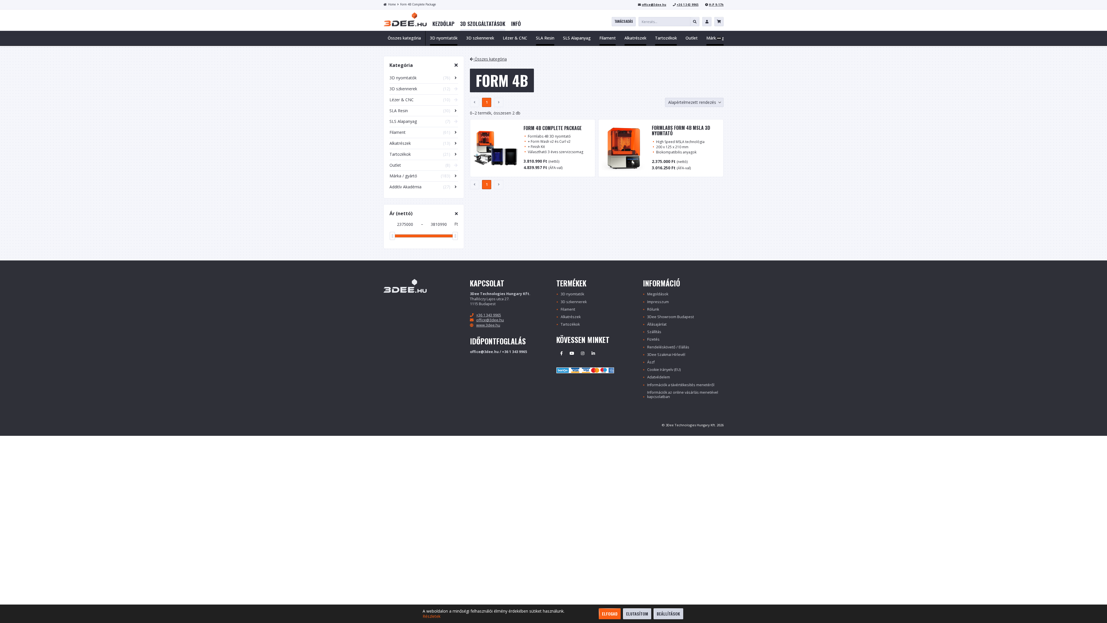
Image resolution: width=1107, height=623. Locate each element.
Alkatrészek (571, 317)
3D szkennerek (574, 302)
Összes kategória (404, 38)
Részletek (431, 616)
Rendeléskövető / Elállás (668, 347)
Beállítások (668, 614)
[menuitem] (443, 24)
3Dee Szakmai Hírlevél (666, 354)
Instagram (582, 353)
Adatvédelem (658, 377)
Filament (568, 309)
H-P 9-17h (716, 5)
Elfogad (609, 614)
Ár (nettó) (401, 213)
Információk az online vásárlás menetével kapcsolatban (682, 394)
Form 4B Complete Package (418, 4)
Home (392, 4)
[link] (443, 24)
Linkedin (593, 353)
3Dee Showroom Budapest (670, 317)
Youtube (572, 353)
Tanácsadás (623, 21)
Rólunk (653, 309)
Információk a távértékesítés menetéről (680, 385)
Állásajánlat (657, 324)
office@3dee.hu (654, 5)
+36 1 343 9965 (688, 5)
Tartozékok (570, 324)
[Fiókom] (706, 21)
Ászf (651, 362)
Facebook (561, 353)
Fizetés (653, 339)
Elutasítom (637, 614)
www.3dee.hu (488, 325)
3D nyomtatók (572, 294)
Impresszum (658, 302)
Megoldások (657, 294)
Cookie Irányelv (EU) (664, 369)
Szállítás (654, 332)
